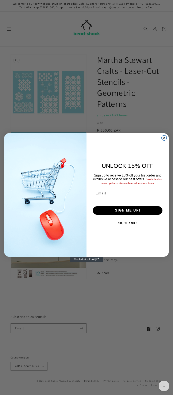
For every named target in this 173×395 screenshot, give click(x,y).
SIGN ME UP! (128, 210)
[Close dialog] (164, 137)
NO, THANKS (128, 223)
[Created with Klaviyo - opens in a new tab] (86, 259)
